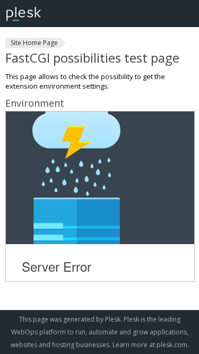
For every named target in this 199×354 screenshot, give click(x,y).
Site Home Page (34, 42)
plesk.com (172, 344)
